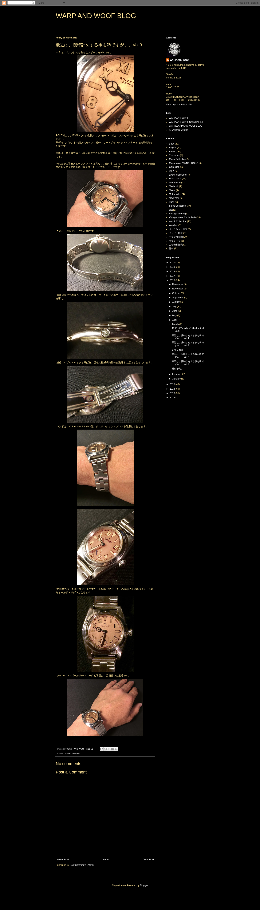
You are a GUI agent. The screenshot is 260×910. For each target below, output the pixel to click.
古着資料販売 (176, 244)
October (176, 293)
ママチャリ (174, 241)
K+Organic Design (178, 130)
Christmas (174, 155)
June (175, 311)
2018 (172, 271)
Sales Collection (177, 206)
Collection (174, 167)
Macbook (174, 186)
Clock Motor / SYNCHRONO (183, 163)
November (178, 288)
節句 (171, 248)
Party (171, 202)
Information (175, 182)
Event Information (178, 174)
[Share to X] (109, 749)
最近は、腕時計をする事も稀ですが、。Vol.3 (188, 344)
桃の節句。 (177, 368)
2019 (172, 267)
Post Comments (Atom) (82, 865)
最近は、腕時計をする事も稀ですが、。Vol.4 (188, 337)
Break (172, 151)
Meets (172, 190)
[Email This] (102, 749)
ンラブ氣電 (177, 349)
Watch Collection (72, 753)
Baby (171, 143)
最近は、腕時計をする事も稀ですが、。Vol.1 (188, 362)
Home (106, 859)
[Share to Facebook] (112, 749)
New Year (174, 198)
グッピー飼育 (176, 233)
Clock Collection (177, 159)
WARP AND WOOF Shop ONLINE (186, 122)
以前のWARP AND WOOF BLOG (185, 126)
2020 (172, 262)
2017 (172, 276)
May (174, 315)
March (175, 324)
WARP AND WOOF (180, 60)
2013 (172, 393)
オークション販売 (178, 229)
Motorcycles (175, 194)
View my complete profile (179, 104)
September (178, 297)
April (175, 320)
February (177, 374)
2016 (172, 280)
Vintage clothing (177, 213)
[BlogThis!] (105, 749)
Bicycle (172, 147)
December (178, 284)
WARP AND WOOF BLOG (96, 16)
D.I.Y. (171, 171)
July (174, 306)
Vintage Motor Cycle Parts (182, 217)
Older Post (148, 859)
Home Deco (175, 178)
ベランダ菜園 (176, 237)
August (176, 302)
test (171, 210)
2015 (172, 384)
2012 (172, 397)
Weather (173, 225)
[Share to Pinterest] (116, 749)
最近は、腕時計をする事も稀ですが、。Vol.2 (188, 355)
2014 (172, 388)
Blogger (144, 885)
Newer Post (63, 859)
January (176, 378)
